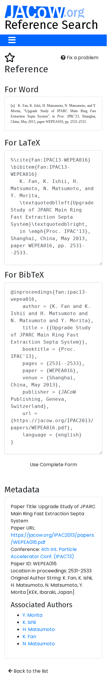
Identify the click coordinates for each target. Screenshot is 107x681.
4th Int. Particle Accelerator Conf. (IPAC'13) (44, 553)
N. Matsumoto (39, 643)
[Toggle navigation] (12, 40)
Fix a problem (82, 57)
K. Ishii (29, 622)
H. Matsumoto (39, 629)
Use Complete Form (53, 464)
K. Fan (29, 636)
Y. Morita (32, 615)
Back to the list (30, 671)
